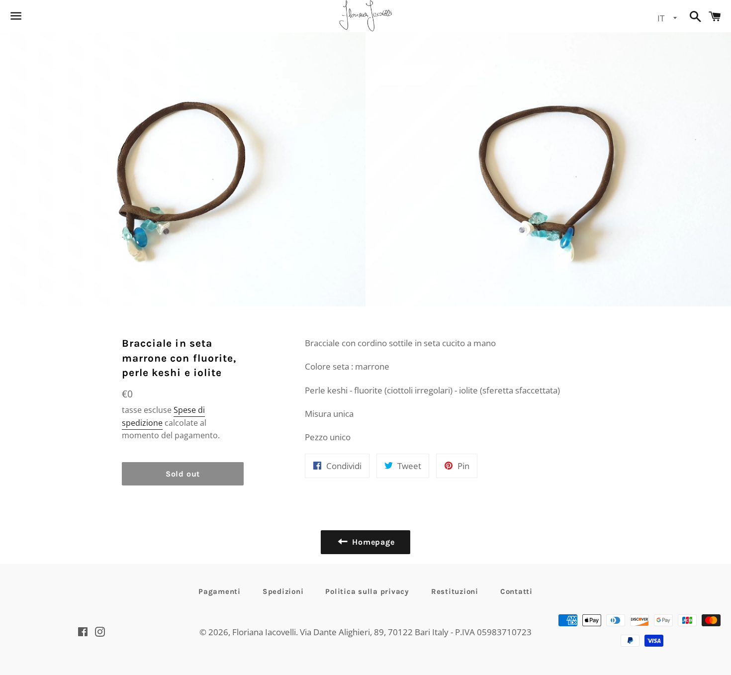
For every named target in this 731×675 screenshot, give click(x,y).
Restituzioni (454, 591)
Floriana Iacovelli (264, 632)
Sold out (183, 474)
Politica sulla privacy (367, 591)
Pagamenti (219, 591)
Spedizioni (283, 591)
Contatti (516, 591)
